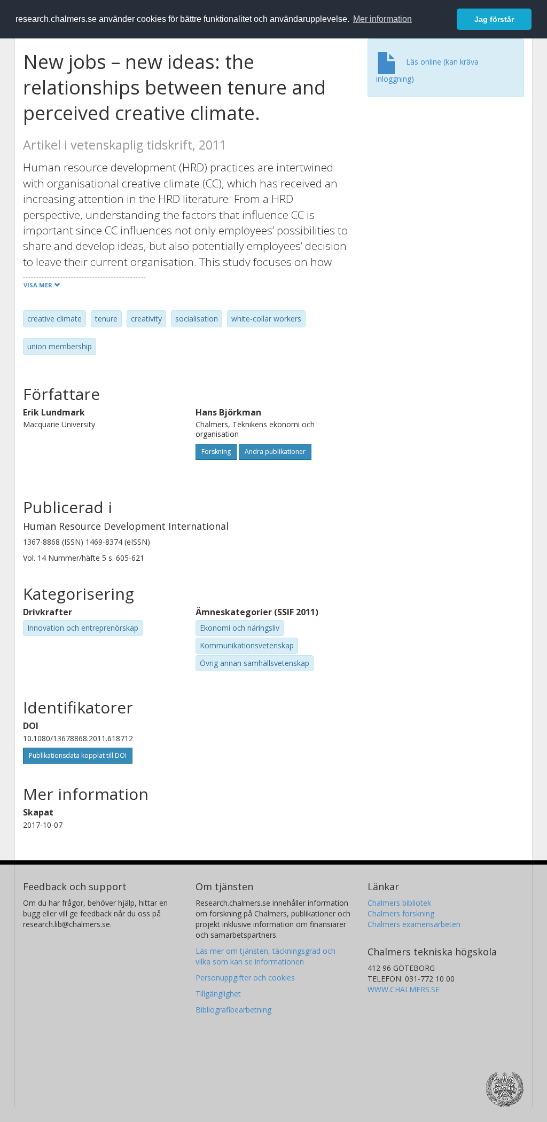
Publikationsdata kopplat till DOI (78, 755)
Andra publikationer (275, 451)
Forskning (216, 451)
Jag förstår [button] (494, 19)
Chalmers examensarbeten (414, 924)
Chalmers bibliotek (399, 903)
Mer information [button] (382, 18)
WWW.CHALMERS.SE (404, 989)
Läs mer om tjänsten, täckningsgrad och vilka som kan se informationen (265, 956)
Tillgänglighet (218, 993)
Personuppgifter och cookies (245, 977)
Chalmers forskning (401, 913)
